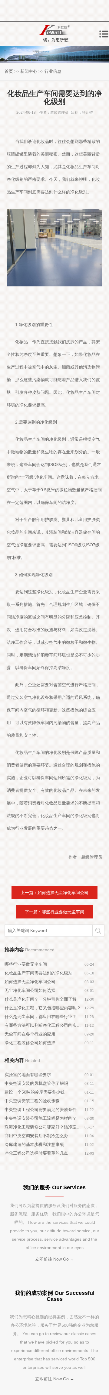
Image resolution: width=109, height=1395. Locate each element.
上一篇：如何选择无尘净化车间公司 (54, 892)
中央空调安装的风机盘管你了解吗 (36, 1083)
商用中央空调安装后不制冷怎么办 (36, 1135)
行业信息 (53, 71)
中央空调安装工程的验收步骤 (32, 1100)
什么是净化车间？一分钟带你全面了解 (41, 999)
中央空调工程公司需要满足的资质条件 (41, 1109)
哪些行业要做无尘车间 (26, 964)
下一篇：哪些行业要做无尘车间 (54, 911)
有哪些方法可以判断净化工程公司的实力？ (44, 1025)
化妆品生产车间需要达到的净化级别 (38, 973)
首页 (9, 71)
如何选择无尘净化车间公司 (30, 981)
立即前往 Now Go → (54, 1259)
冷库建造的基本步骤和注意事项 (34, 1144)
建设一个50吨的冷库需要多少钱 (34, 1092)
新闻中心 (28, 71)
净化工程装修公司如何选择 (30, 1042)
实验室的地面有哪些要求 (28, 1074)
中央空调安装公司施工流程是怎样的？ (41, 1118)
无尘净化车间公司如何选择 (30, 990)
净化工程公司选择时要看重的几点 (36, 1153)
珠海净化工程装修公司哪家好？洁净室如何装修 (44, 1127)
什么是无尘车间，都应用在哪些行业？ (41, 1016)
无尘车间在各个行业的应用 (30, 1034)
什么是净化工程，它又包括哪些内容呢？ (43, 1007)
